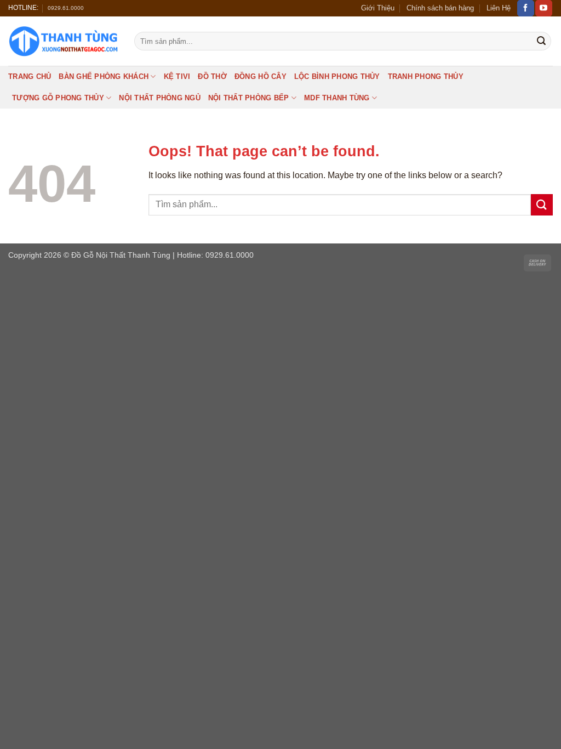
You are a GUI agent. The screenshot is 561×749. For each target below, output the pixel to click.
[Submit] (541, 41)
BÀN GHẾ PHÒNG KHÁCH (103, 76)
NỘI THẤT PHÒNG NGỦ (160, 98)
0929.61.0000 (66, 8)
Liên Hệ (498, 8)
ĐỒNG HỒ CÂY (260, 76)
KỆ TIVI (177, 76)
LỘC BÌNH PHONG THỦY (337, 76)
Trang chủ (29, 76)
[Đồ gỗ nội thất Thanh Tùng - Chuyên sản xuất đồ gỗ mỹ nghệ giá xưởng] (63, 41)
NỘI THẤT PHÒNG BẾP (248, 98)
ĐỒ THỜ (212, 76)
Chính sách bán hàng (440, 8)
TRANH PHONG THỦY (425, 76)
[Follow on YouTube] (543, 8)
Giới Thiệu (377, 8)
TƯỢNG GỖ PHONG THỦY (58, 98)
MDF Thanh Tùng (337, 98)
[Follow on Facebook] (525, 8)
